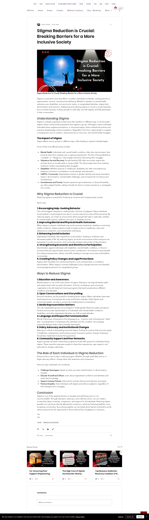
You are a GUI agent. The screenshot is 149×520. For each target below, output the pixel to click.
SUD (38, 417)
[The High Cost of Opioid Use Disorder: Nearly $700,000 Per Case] (74, 459)
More (107, 10)
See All (120, 447)
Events (49, 10)
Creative (59, 10)
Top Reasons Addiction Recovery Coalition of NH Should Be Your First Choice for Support (107, 472)
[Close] (146, 516)
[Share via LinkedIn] (48, 429)
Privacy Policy (80, 517)
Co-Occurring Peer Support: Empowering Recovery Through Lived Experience (40, 472)
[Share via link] (53, 429)
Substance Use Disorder (51, 422)
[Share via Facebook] (38, 429)
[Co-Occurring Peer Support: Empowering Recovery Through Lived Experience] (41, 459)
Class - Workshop (94, 10)
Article (40, 10)
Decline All (130, 517)
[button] (120, 10)
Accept (140, 517)
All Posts (30, 10)
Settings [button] (120, 517)
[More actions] (111, 24)
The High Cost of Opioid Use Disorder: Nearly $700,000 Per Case (73, 472)
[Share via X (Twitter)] (43, 429)
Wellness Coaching (75, 10)
